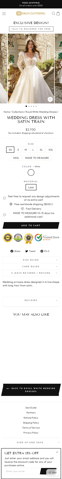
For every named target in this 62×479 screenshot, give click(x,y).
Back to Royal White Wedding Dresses (33, 389)
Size (31, 144)
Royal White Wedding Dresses (41, 111)
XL (41, 149)
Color (31, 166)
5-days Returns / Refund (31, 273)
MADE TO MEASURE (37, 157)
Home (7, 111)
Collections (18, 111)
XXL (50, 149)
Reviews (31, 300)
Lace (31, 187)
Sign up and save (30, 442)
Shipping (26, 133)
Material (31, 181)
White (31, 172)
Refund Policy (31, 417)
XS (10, 149)
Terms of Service (31, 427)
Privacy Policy (31, 432)
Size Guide (31, 260)
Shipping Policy (31, 422)
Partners (31, 412)
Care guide (31, 266)
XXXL (16, 157)
